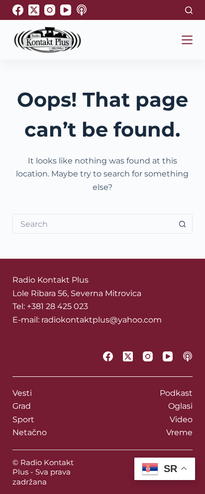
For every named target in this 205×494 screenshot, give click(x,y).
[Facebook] (17, 9)
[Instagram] (49, 9)
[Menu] (187, 39)
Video (181, 419)
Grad (21, 406)
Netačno (29, 432)
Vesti (22, 393)
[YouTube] (65, 9)
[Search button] (183, 224)
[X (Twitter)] (33, 9)
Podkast (176, 393)
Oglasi (180, 406)
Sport (23, 419)
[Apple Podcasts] (81, 9)
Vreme (179, 432)
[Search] (189, 10)
